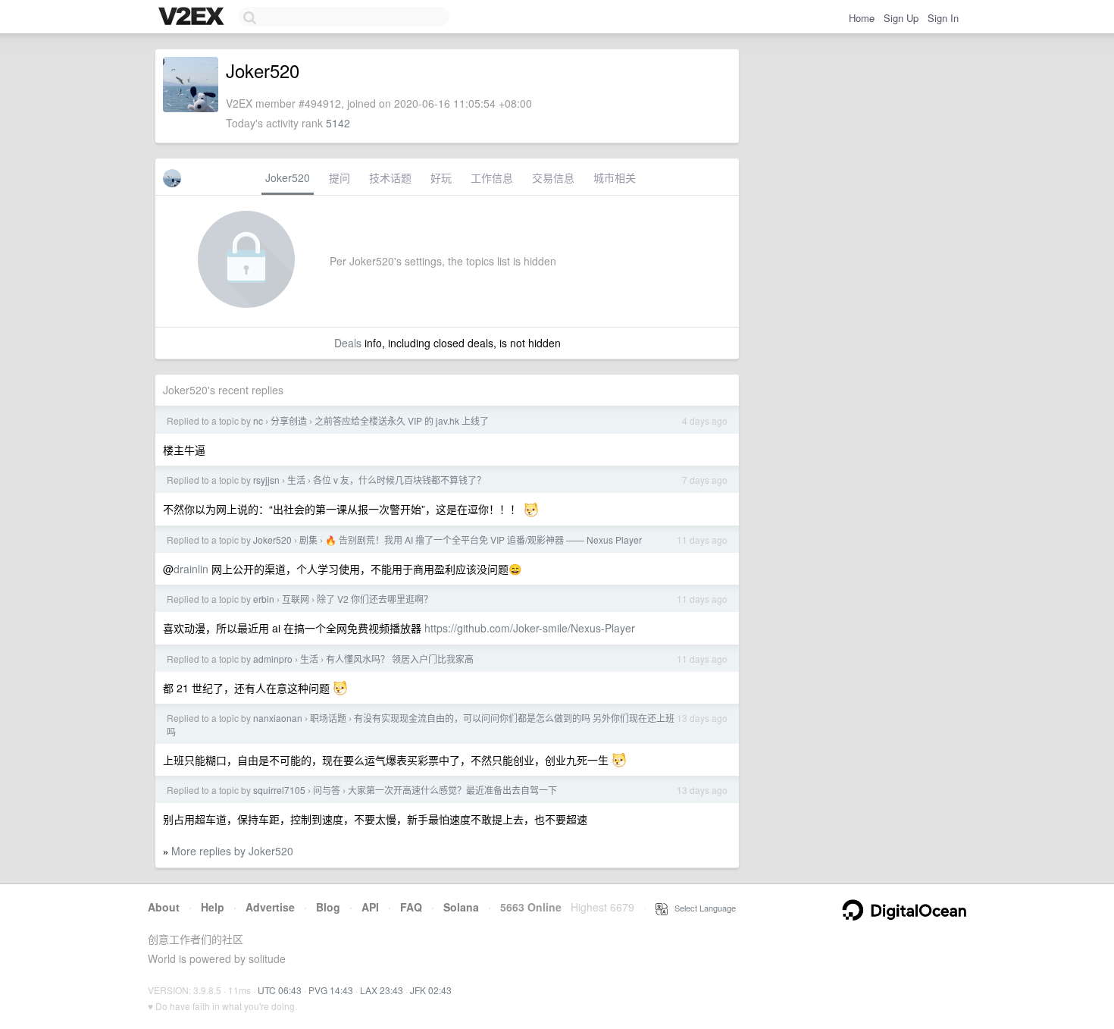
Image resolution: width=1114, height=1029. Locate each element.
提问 (339, 177)
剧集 (308, 539)
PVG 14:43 (330, 990)
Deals (347, 342)
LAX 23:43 (381, 990)
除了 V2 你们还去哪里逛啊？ (375, 598)
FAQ (411, 906)
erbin (263, 598)
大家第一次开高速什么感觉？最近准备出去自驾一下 (452, 789)
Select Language (702, 908)
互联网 (295, 598)
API (370, 906)
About (164, 906)
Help (212, 906)
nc (258, 420)
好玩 (441, 177)
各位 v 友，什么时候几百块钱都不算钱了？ (399, 479)
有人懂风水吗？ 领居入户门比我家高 (400, 658)
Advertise (270, 906)
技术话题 (390, 177)
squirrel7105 (279, 789)
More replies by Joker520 (232, 850)
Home (862, 18)
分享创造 (289, 420)
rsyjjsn (266, 479)
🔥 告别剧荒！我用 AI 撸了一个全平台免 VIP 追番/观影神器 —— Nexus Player (483, 539)
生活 (296, 479)
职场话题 (328, 717)
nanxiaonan (277, 717)
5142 (338, 122)
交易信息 (553, 177)
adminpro (273, 658)
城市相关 (614, 177)
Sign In (943, 18)
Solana (461, 906)
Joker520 (287, 177)
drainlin (191, 568)
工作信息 (492, 177)
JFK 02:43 (431, 990)
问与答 (326, 789)
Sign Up (901, 18)
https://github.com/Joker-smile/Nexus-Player (529, 627)
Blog (328, 906)
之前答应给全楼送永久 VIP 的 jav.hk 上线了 (401, 420)
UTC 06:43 (280, 990)
